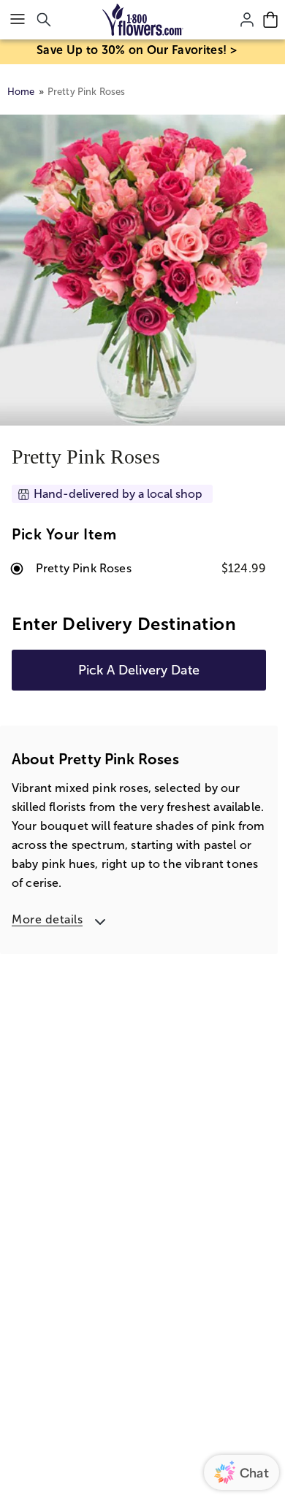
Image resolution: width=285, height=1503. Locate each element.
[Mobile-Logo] (142, 19)
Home (21, 91)
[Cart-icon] (270, 19)
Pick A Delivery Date (139, 670)
